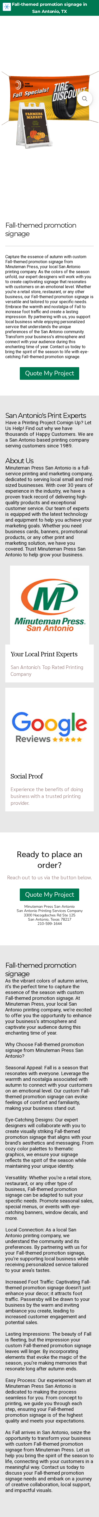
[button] (84, 98)
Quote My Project (49, 373)
